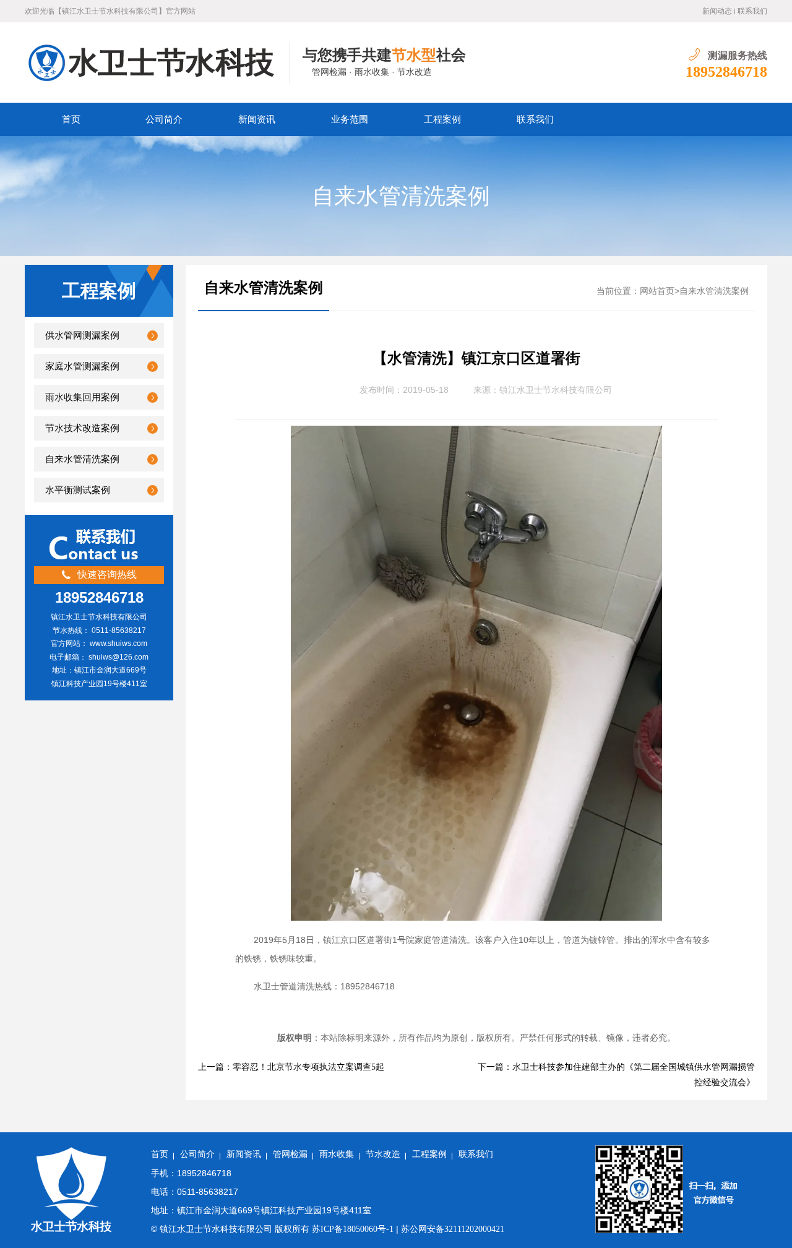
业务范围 (349, 119)
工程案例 (442, 119)
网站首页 (657, 291)
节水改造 (383, 1154)
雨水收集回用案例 (82, 397)
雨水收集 (336, 1154)
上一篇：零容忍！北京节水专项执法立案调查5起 (291, 1067)
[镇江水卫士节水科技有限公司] (157, 62)
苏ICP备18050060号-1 (353, 1229)
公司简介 (164, 119)
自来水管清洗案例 (401, 196)
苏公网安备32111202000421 (452, 1229)
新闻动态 (717, 11)
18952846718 (726, 72)
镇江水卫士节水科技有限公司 (555, 390)
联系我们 (752, 11)
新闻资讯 (256, 119)
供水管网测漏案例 (82, 335)
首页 (71, 119)
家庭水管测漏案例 (82, 366)
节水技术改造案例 (82, 428)
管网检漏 (290, 1154)
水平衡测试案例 (77, 490)
